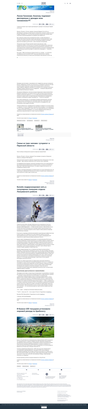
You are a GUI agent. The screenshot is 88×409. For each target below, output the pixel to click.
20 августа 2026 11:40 (49, 305)
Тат (22, 3)
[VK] (26, 370)
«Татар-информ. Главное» (47, 114)
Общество (52, 11)
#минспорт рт (33, 366)
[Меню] (70, 3)
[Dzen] (50, 370)
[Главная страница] (43, 3)
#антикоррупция (29, 120)
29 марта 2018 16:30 (50, 12)
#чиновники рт (37, 120)
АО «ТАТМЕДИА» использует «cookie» (62, 394)
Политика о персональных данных (62, 391)
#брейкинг (19, 366)
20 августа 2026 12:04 (49, 182)
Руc (17, 3)
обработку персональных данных (65, 404)
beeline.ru (42, 294)
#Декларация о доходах (21, 120)
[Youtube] (61, 370)
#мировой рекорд (25, 366)
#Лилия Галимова (44, 120)
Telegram (35, 118)
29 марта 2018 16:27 (50, 140)
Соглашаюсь (44, 407)
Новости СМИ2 (20, 134)
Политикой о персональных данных (76, 404)
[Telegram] (38, 370)
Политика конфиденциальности (61, 398)
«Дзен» (30, 118)
